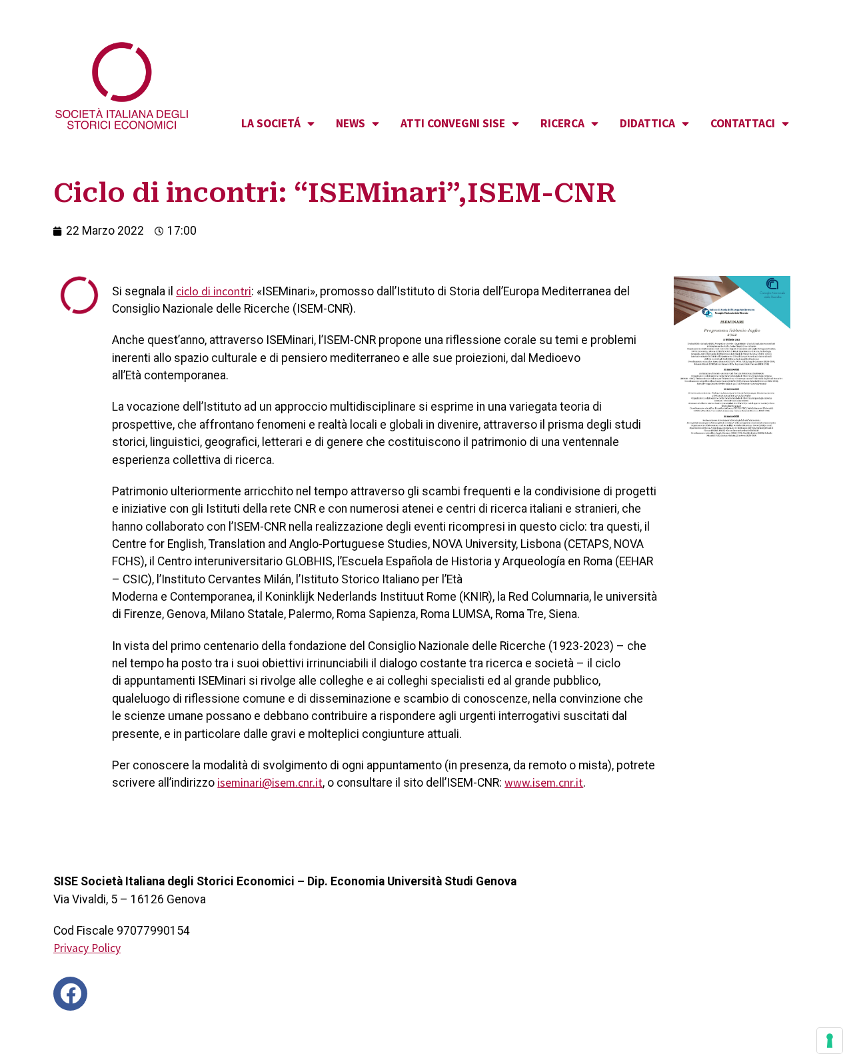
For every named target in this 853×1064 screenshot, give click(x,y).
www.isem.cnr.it (543, 782)
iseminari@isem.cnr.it (270, 782)
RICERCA (562, 123)
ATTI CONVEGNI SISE (453, 123)
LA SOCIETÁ (271, 123)
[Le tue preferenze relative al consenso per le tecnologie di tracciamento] (829, 1040)
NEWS (350, 123)
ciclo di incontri (213, 291)
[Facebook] (70, 994)
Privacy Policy (87, 948)
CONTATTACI (742, 123)
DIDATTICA (647, 123)
